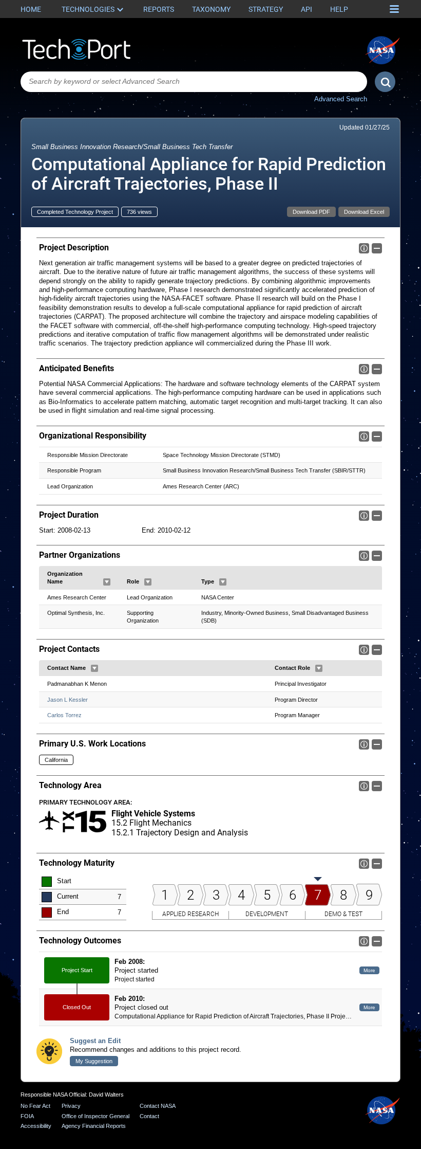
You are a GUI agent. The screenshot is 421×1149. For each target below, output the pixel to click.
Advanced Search (340, 99)
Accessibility (36, 1126)
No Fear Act (35, 1106)
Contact (149, 1116)
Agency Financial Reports (94, 1126)
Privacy (71, 1106)
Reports (158, 9)
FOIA (27, 1116)
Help (339, 9)
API (306, 9)
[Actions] (106, 582)
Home (31, 9)
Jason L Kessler (67, 700)
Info (364, 248)
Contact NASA (158, 1106)
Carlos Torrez (64, 715)
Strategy (265, 9)
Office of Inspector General (95, 1116)
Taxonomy (211, 9)
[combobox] (194, 81)
